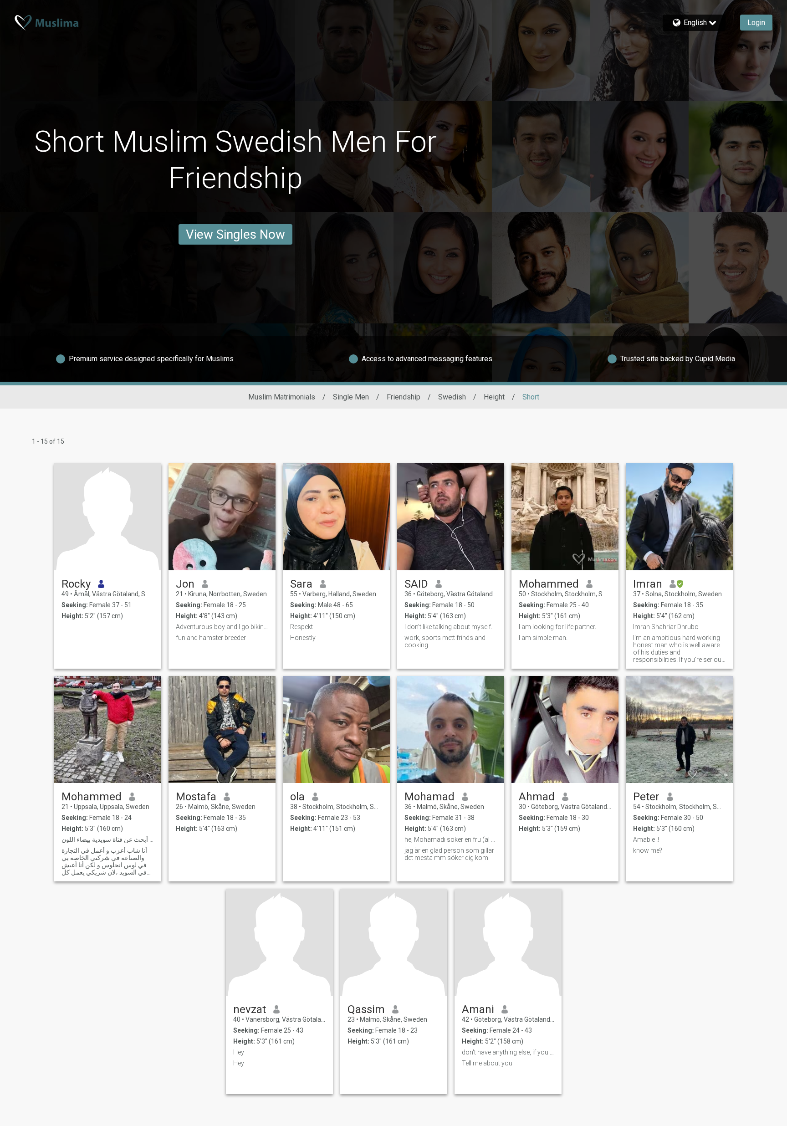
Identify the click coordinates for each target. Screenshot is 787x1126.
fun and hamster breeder (211, 637)
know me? (647, 850)
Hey (238, 1052)
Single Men (351, 397)
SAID (416, 584)
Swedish (452, 397)
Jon (185, 584)
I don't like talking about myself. (448, 626)
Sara (301, 584)
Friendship (403, 397)
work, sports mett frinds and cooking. (444, 641)
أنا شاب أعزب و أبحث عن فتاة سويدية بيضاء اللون (107, 839)
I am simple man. (543, 637)
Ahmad (537, 796)
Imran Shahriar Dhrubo (666, 626)
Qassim (366, 1009)
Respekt (301, 626)
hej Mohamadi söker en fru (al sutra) (450, 839)
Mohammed (549, 584)
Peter (646, 796)
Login (756, 22)
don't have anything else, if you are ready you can (508, 1052)
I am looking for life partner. (557, 626)
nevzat (249, 1009)
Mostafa (196, 796)
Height (494, 397)
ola (297, 796)
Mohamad (429, 796)
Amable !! (646, 839)
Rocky (76, 584)
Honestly (303, 637)
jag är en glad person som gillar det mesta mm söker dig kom (449, 854)
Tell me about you (487, 1063)
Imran (647, 584)
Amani (478, 1009)
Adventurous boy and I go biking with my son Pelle (222, 626)
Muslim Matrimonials (281, 397)
